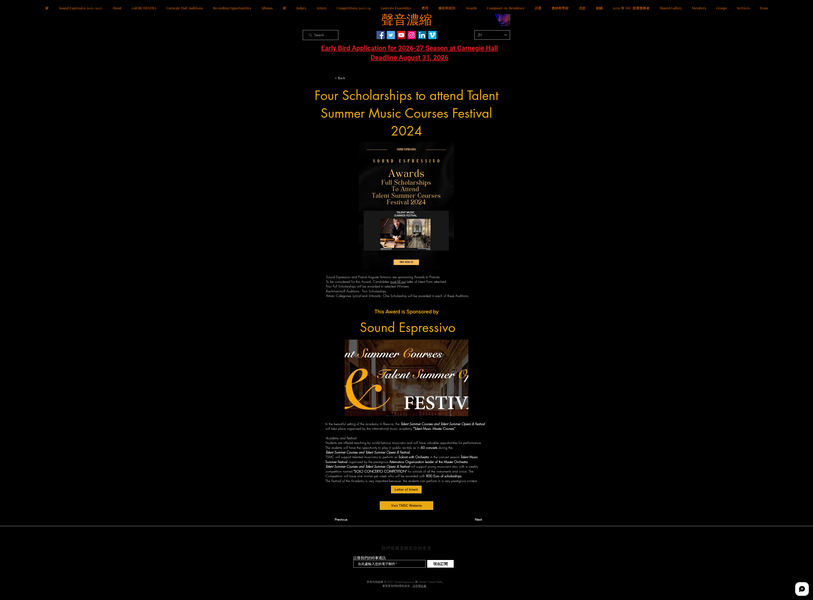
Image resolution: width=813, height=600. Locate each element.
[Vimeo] (432, 35)
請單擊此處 (419, 586)
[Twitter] (391, 35)
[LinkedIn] (422, 35)
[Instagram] (412, 35)
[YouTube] (401, 35)
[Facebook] (380, 35)
